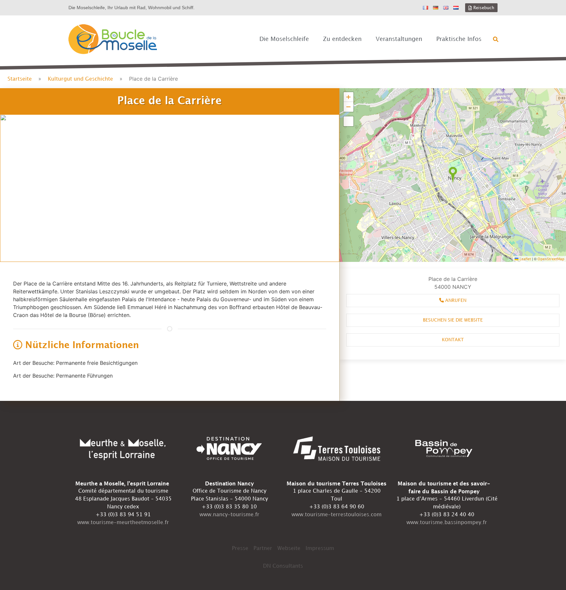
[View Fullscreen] (348, 121)
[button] (496, 39)
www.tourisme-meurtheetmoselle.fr (123, 522)
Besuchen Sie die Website (453, 320)
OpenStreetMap (551, 259)
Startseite (20, 79)
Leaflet (525, 259)
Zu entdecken (342, 39)
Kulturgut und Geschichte (80, 79)
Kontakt (453, 340)
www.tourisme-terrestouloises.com (337, 514)
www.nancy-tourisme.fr (229, 514)
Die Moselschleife (284, 39)
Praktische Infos (458, 39)
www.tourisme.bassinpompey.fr (446, 522)
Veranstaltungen (399, 39)
